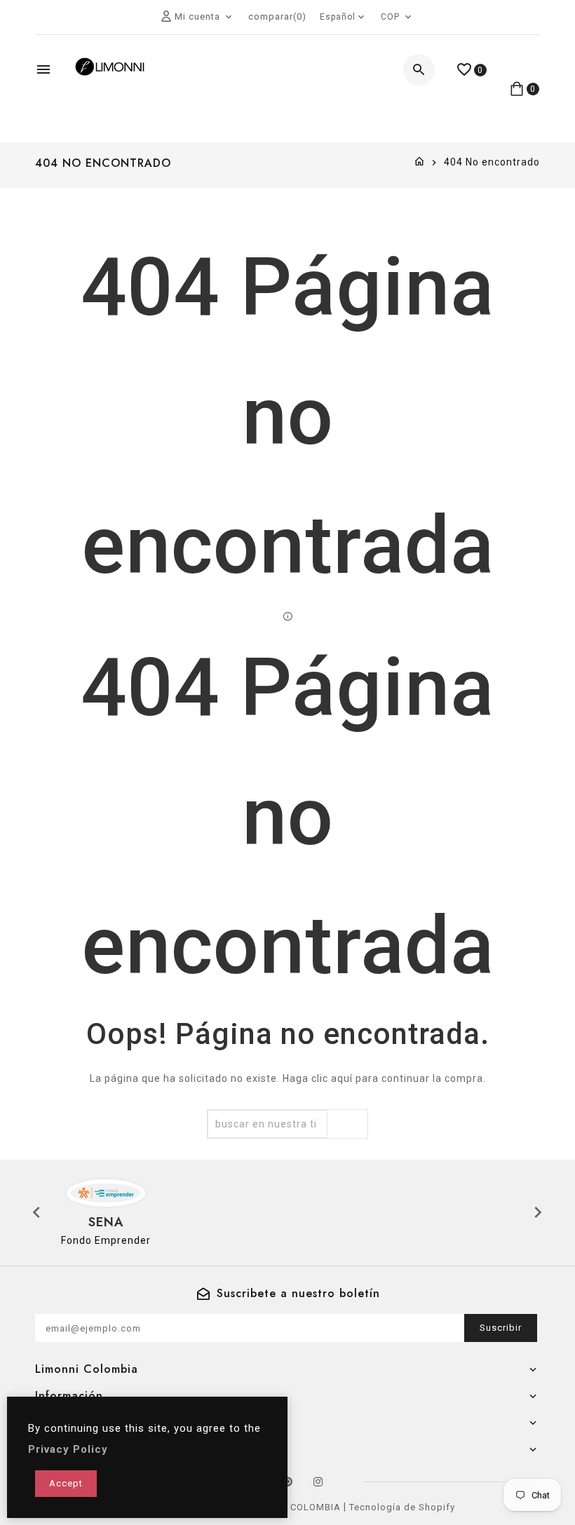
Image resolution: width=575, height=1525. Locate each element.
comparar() (277, 16)
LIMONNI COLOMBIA (294, 1507)
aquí (342, 1078)
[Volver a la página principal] (420, 162)
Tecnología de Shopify (402, 1507)
